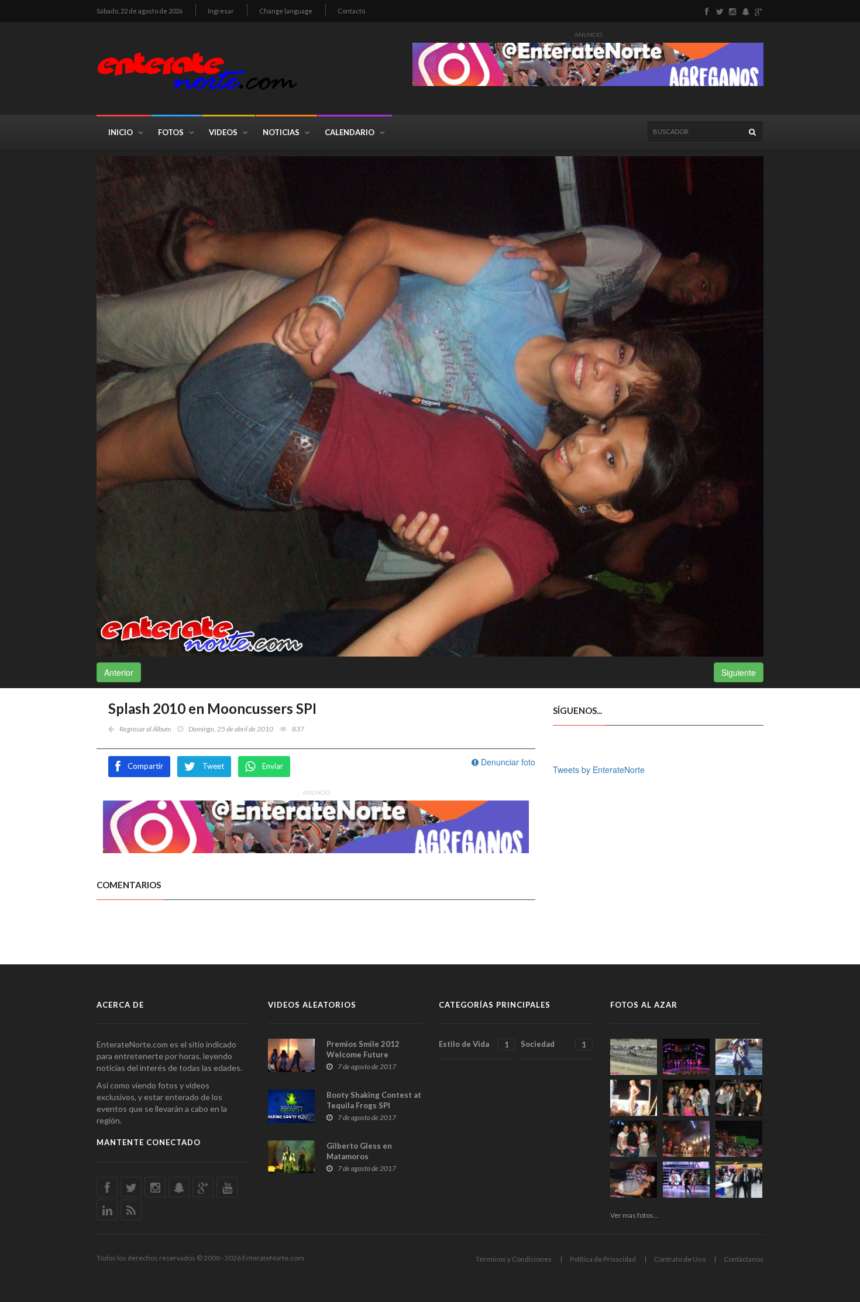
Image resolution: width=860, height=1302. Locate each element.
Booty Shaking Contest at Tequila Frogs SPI (373, 1100)
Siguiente (738, 672)
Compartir (145, 766)
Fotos (171, 132)
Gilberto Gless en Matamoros (359, 1151)
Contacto (351, 11)
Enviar (272, 766)
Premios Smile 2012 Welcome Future (363, 1049)
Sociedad (553, 1044)
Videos (223, 132)
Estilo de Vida (474, 1044)
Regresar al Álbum (145, 728)
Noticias (281, 132)
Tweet (213, 766)
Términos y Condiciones (514, 1259)
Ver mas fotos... (634, 1215)
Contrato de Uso (680, 1259)
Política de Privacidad (603, 1259)
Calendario (349, 132)
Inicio (120, 132)
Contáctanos (743, 1259)
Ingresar (221, 11)
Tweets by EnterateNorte (599, 769)
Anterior (118, 672)
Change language (285, 11)
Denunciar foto (507, 762)
